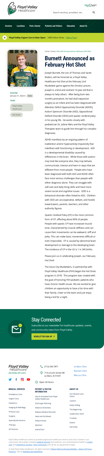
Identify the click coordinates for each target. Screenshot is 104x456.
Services (8, 26)
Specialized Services (17, 420)
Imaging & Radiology (17, 407)
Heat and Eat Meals (43, 416)
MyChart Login (90, 5)
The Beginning (76, 409)
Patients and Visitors (53, 26)
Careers (73, 401)
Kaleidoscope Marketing (32, 451)
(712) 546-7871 (51, 366)
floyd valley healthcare (17, 107)
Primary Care (14, 412)
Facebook (16, 379)
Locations (21, 26)
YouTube (28, 379)
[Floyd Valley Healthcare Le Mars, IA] (23, 9)
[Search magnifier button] (94, 12)
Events (72, 422)
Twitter (10, 379)
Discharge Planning (43, 403)
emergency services (24, 445)
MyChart (38, 425)
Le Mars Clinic (80, 366)
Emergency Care (15, 394)
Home (47, 51)
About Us (83, 26)
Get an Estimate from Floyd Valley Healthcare (46, 397)
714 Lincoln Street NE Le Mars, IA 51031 (54, 374)
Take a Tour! (71, 37)
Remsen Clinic (80, 370)
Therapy (12, 425)
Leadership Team (77, 414)
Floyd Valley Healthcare (19, 368)
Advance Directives (43, 407)
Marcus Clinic (80, 375)
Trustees (73, 418)
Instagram (22, 379)
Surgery (12, 416)
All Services (13, 429)
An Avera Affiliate (17, 373)
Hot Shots (16, 115)
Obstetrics (13, 403)
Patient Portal (40, 420)
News (53, 51)
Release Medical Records (45, 412)
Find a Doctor (34, 26)
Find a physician (40, 445)
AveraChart (39, 429)
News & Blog (75, 405)
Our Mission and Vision (76, 395)
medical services (43, 442)
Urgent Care (14, 398)
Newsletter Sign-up (43, 336)
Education (71, 26)
